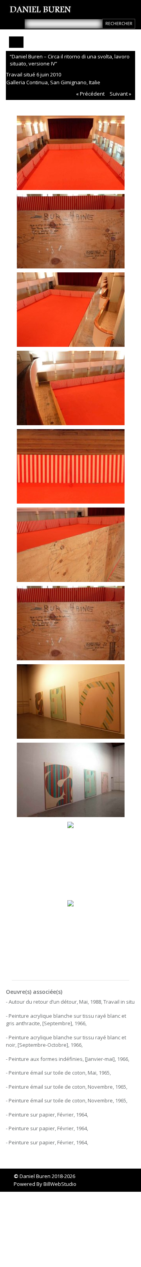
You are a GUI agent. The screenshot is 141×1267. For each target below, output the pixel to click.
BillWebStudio (59, 1183)
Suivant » (120, 93)
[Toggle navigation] (16, 42)
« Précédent (90, 93)
